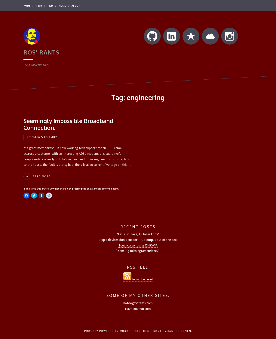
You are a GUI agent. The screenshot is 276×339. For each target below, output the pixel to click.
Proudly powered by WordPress (111, 331)
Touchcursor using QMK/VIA (138, 245)
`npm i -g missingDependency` (138, 251)
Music (62, 5)
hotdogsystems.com (138, 303)
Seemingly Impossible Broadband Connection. (68, 124)
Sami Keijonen (179, 331)
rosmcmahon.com (138, 308)
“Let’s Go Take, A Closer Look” (138, 234)
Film (50, 5)
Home (26, 5)
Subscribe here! (142, 279)
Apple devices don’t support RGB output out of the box (138, 239)
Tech (39, 5)
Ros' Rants (41, 52)
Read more (42, 176)
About (76, 5)
